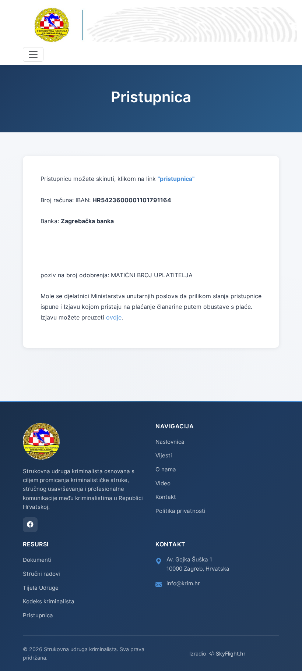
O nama (165, 469)
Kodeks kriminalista (48, 601)
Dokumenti (37, 559)
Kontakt (165, 496)
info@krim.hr (183, 583)
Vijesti (163, 455)
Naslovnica (170, 441)
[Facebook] (30, 524)
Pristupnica (38, 615)
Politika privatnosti (180, 510)
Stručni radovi (41, 573)
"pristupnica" (176, 178)
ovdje (114, 317)
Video (163, 483)
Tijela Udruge (41, 587)
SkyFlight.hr (229, 653)
